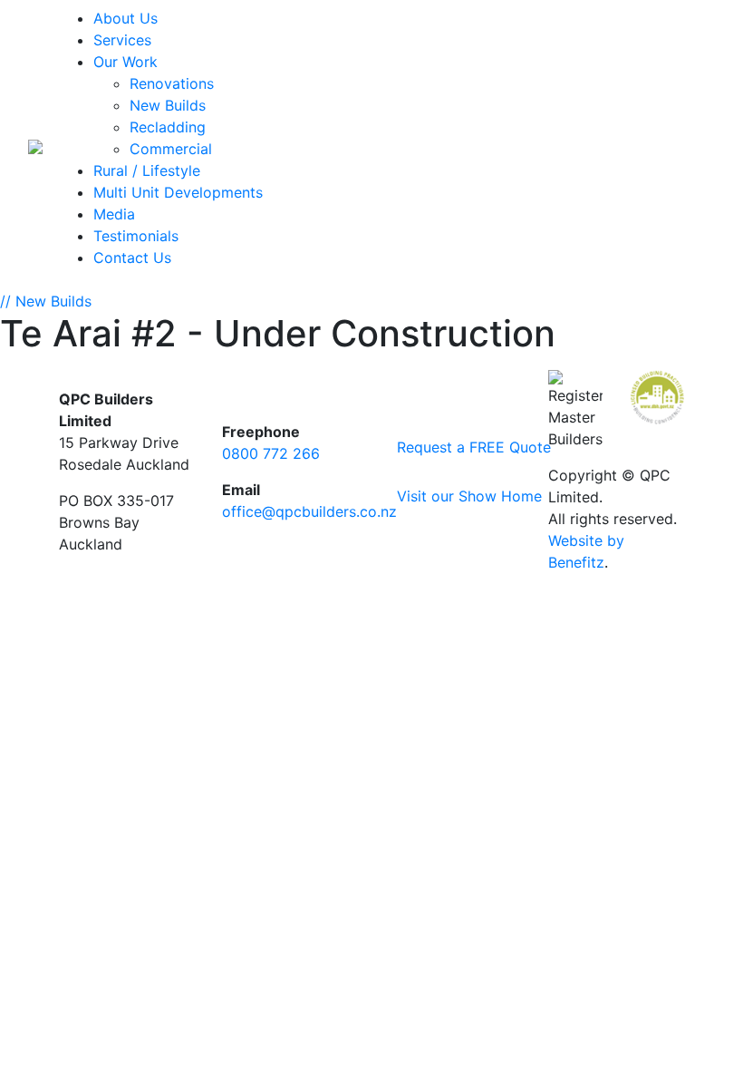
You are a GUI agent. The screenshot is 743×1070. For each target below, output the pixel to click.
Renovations (172, 83)
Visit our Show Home (459, 496)
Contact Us (132, 257)
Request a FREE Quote (459, 447)
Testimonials (136, 236)
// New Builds (46, 301)
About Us (125, 18)
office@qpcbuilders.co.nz (309, 511)
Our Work (125, 62)
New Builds (168, 105)
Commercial (171, 149)
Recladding (168, 127)
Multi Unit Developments (178, 192)
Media (114, 214)
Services (122, 40)
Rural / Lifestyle (146, 170)
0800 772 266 (271, 453)
